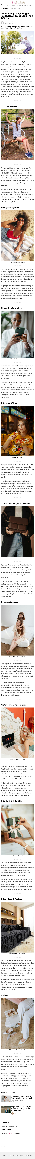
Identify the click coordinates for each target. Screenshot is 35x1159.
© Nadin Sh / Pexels (17, 457)
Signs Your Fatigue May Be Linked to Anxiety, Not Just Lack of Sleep (21, 1108)
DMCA (4, 1155)
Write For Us (11, 1155)
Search (32, 1147)
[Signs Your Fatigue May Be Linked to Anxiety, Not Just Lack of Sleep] (6, 1109)
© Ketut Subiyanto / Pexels (17, 359)
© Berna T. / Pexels (17, 558)
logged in (10, 1133)
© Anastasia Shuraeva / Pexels (17, 759)
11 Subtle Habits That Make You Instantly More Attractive (22, 1097)
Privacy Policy (28, 1155)
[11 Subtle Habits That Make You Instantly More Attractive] (6, 1099)
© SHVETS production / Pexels (17, 55)
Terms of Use (19, 1155)
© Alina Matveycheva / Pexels (17, 656)
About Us (13, 1157)
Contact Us (21, 1157)
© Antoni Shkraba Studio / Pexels (17, 856)
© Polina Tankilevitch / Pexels (17, 262)
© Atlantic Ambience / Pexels (17, 161)
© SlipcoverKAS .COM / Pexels (17, 953)
